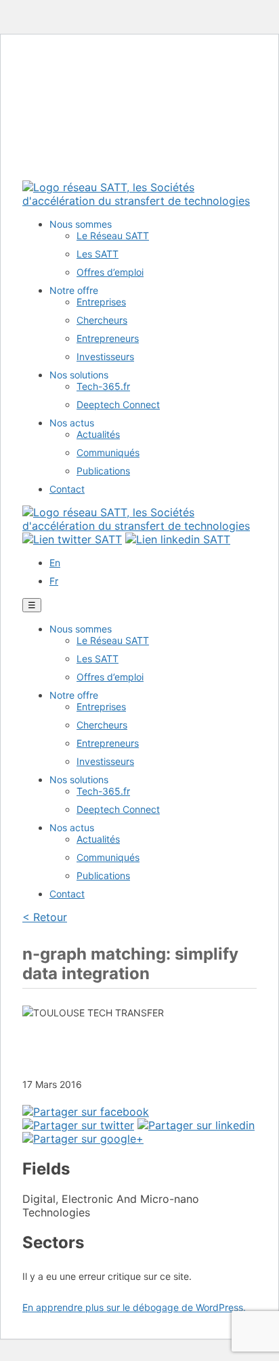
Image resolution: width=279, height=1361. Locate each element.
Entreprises (101, 301)
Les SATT (98, 253)
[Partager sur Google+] (83, 1138)
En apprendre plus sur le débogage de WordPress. (134, 1307)
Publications (103, 470)
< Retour (44, 917)
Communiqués (108, 452)
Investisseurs (105, 356)
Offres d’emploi (110, 272)
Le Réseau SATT (113, 235)
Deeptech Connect (118, 404)
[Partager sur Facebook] (85, 1111)
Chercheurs (102, 320)
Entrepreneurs (108, 338)
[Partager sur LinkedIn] (196, 1125)
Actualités (98, 434)
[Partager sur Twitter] (78, 1125)
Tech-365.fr (103, 386)
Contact (67, 489)
